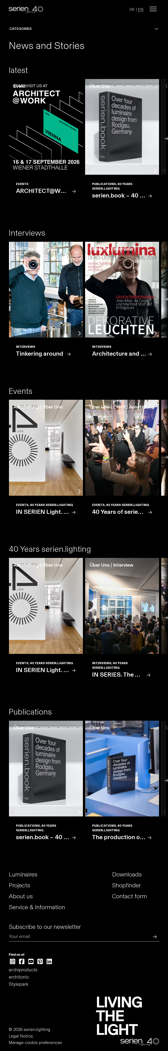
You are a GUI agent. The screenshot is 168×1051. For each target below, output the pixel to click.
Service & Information (37, 907)
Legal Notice (21, 1036)
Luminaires (23, 874)
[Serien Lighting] (26, 9)
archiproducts (23, 970)
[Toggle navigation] (153, 9)
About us (21, 896)
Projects (19, 885)
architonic (19, 977)
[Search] (153, 936)
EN (141, 9)
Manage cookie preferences (35, 1042)
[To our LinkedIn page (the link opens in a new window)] (49, 961)
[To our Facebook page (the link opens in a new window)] (22, 961)
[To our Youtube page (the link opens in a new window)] (31, 961)
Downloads (127, 874)
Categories (20, 29)
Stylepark (18, 984)
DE (132, 9)
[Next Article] (165, 138)
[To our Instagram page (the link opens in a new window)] (12, 961)
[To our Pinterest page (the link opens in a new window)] (40, 961)
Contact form (129, 896)
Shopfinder (126, 885)
